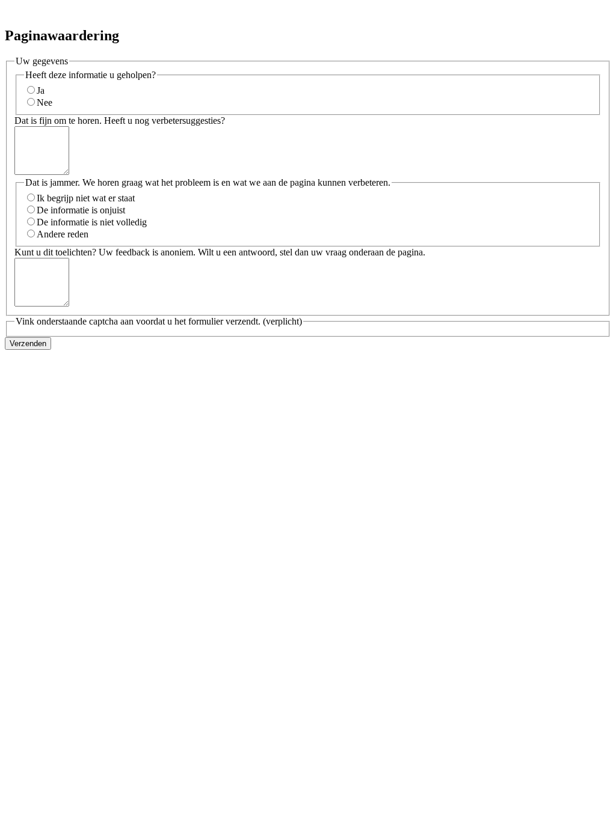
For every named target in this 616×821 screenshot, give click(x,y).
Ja (41, 90)
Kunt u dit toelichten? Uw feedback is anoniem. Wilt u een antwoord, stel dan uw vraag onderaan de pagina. (219, 252)
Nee (44, 102)
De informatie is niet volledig (92, 222)
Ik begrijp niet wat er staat (86, 198)
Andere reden (62, 234)
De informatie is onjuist (81, 210)
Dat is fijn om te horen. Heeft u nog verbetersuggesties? (119, 120)
